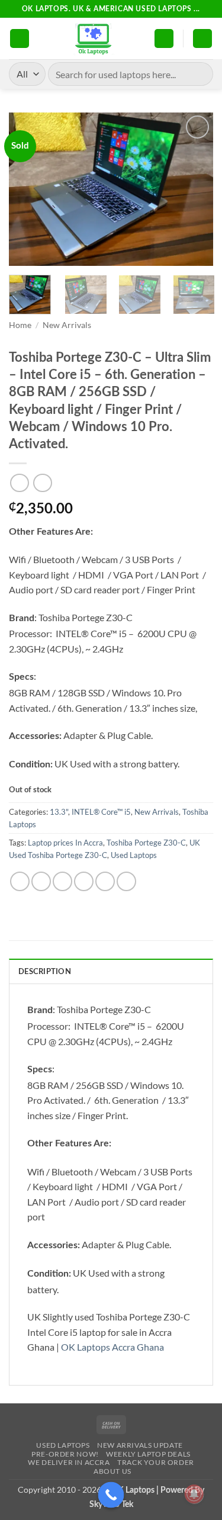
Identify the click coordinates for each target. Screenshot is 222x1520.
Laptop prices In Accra (65, 842)
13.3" (59, 812)
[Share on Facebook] (41, 881)
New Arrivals (67, 325)
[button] (19, 39)
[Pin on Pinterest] (105, 881)
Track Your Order (155, 1462)
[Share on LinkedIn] (126, 881)
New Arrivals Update (140, 1445)
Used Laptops (134, 855)
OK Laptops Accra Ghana (112, 1346)
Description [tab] (44, 971)
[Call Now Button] (111, 1495)
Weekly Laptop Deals (148, 1454)
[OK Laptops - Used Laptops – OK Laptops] (91, 38)
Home (20, 325)
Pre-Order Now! (65, 1454)
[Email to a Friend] (84, 881)
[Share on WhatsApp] (20, 881)
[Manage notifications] (194, 1493)
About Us (112, 1471)
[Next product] (19, 483)
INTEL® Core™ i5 (101, 812)
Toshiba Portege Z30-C (146, 842)
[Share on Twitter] (62, 881)
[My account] (164, 39)
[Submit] (199, 73)
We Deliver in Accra (69, 1462)
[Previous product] (42, 483)
